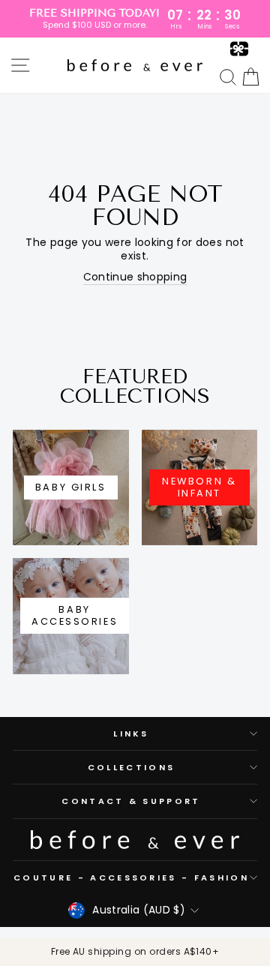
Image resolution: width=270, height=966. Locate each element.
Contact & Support (131, 801)
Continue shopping (135, 277)
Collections (131, 767)
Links (131, 734)
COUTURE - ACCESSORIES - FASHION (131, 878)
